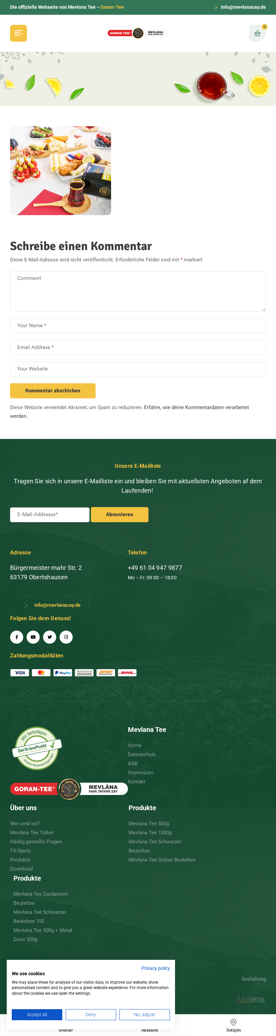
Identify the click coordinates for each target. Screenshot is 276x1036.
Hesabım (149, 1030)
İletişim (234, 1030)
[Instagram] (66, 637)
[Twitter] (49, 637)
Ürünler (66, 1030)
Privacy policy (155, 968)
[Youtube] (33, 637)
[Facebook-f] (16, 637)
